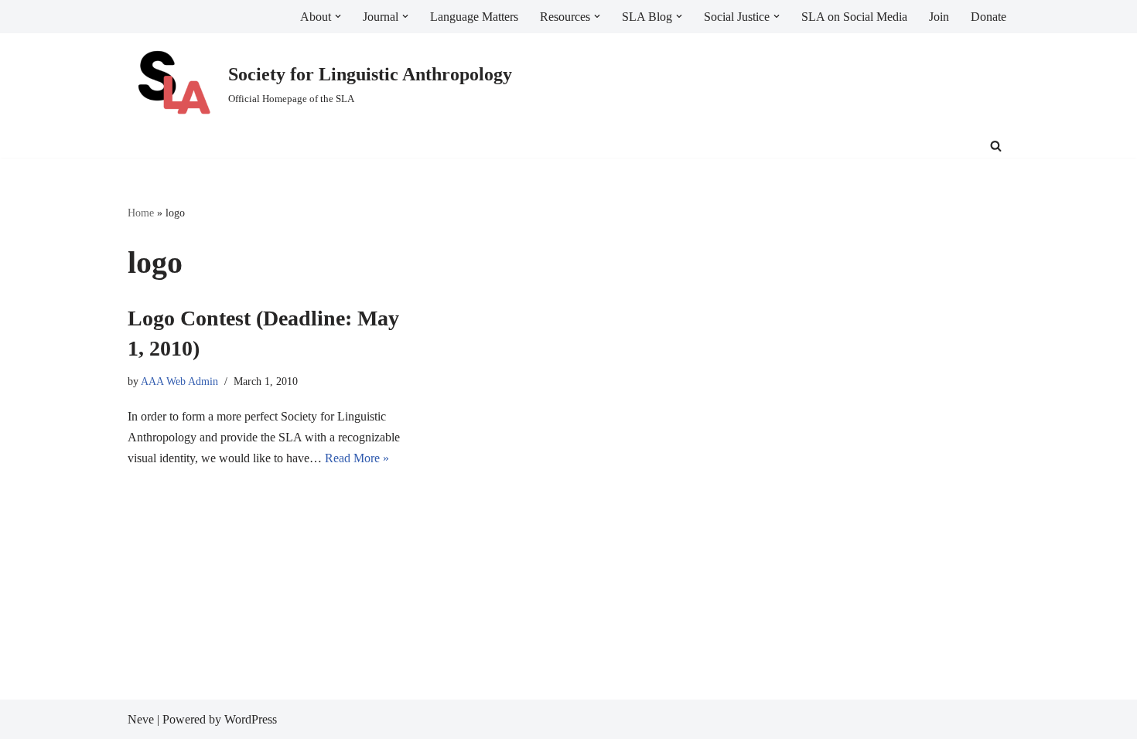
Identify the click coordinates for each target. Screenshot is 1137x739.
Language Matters (474, 16)
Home (141, 213)
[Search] (996, 146)
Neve (141, 719)
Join (939, 16)
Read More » (357, 458)
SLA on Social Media (854, 16)
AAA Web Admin (179, 381)
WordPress (250, 719)
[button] (338, 16)
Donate (988, 16)
